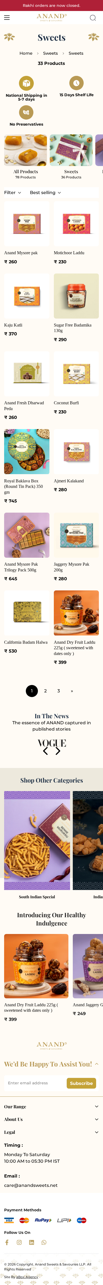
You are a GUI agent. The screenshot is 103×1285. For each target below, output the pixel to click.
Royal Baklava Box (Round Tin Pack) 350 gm (23, 486)
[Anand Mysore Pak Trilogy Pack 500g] (26, 535)
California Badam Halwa (26, 642)
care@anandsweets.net (31, 1185)
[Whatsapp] (44, 1242)
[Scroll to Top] (93, 1255)
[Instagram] (19, 1242)
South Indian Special (37, 896)
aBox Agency (27, 1277)
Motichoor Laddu (69, 252)
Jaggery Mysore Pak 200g (71, 567)
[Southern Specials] (37, 840)
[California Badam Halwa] (26, 612)
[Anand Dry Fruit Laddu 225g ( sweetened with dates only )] (76, 612)
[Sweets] (71, 150)
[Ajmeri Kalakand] (76, 451)
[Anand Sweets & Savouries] (52, 17)
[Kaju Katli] (26, 296)
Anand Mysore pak (21, 252)
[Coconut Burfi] (76, 373)
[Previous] (45, 751)
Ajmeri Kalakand (69, 481)
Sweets (50, 53)
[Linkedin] (31, 1242)
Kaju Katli (13, 325)
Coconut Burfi (66, 402)
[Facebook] (7, 1242)
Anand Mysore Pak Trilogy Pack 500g (21, 567)
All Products (25, 171)
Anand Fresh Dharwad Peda (24, 405)
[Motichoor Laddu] (76, 223)
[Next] (58, 751)
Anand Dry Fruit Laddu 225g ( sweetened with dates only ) (74, 648)
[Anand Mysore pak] (26, 223)
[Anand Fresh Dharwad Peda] (26, 373)
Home (26, 53)
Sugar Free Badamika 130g (72, 328)
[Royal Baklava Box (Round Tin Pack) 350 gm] (26, 451)
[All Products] (25, 150)
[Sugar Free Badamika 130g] (76, 296)
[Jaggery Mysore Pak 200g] (76, 535)
